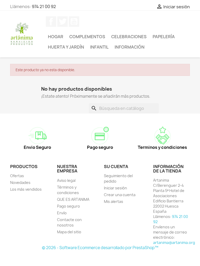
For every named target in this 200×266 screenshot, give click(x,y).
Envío (62, 212)
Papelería (164, 36)
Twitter (62, 21)
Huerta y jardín (66, 47)
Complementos (87, 36)
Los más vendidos (26, 189)
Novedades (20, 182)
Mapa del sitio (69, 231)
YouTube (74, 21)
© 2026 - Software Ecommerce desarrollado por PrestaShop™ (100, 247)
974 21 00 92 (44, 6)
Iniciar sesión (115, 187)
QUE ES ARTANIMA (73, 199)
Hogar (55, 36)
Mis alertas (113, 201)
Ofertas (17, 175)
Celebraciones (129, 36)
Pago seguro (68, 206)
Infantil (99, 47)
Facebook (51, 21)
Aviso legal (66, 180)
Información (130, 47)
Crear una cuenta (119, 194)
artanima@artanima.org (174, 242)
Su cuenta (116, 166)
